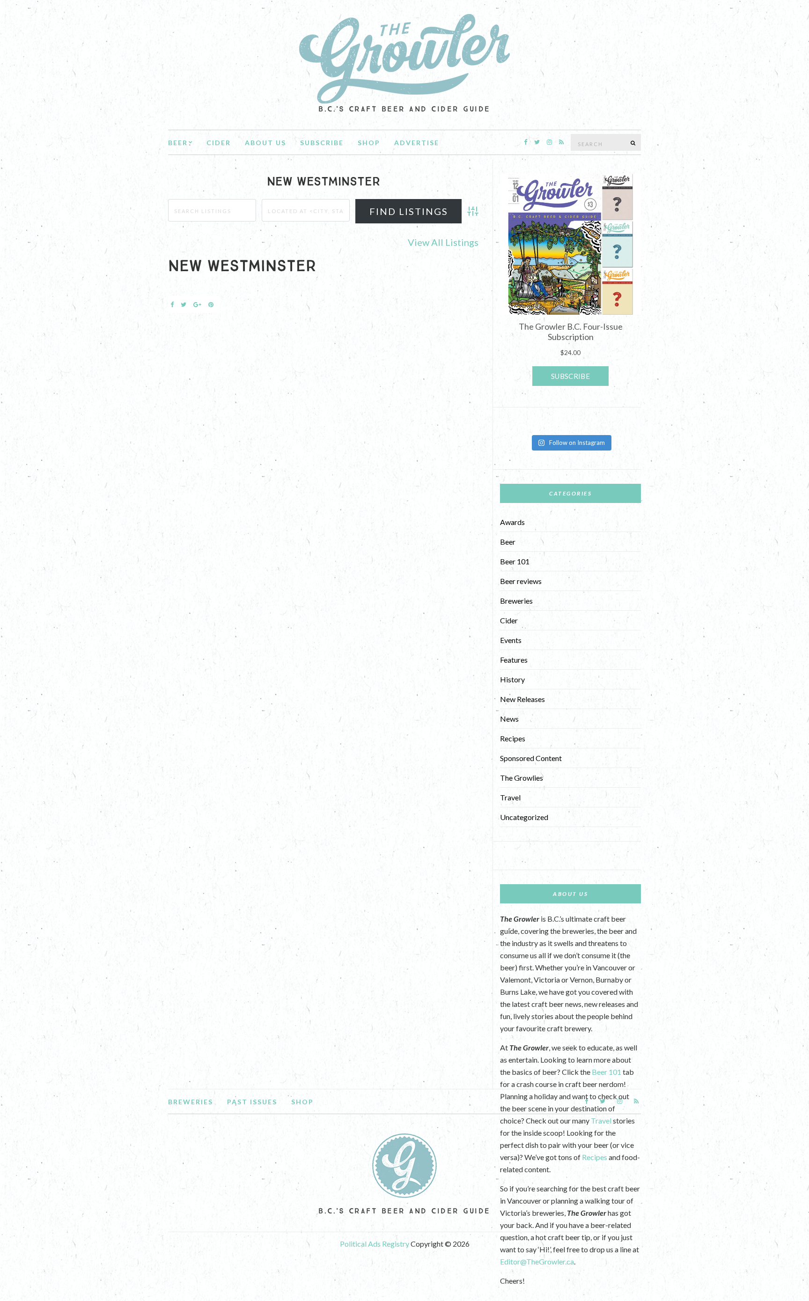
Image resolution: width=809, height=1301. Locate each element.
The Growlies (521, 777)
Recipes (512, 738)
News (509, 718)
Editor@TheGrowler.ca (537, 1261)
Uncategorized (524, 817)
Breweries (516, 600)
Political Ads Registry (375, 1243)
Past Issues (252, 1102)
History (512, 679)
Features (514, 659)
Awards (512, 521)
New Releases (522, 699)
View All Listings (443, 242)
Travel (510, 797)
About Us (265, 143)
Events (511, 640)
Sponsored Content (531, 758)
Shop (369, 143)
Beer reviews (521, 581)
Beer (178, 143)
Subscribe (322, 143)
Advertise (416, 143)
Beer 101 (515, 561)
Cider (218, 143)
